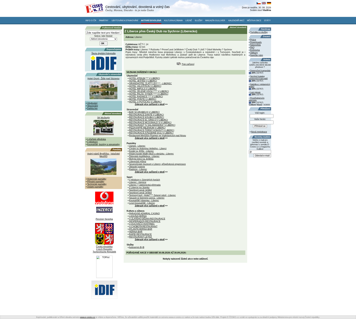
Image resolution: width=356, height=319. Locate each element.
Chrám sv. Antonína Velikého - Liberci (148, 148)
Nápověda (255, 45)
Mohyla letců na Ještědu (141, 159)
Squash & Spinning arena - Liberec (146, 198)
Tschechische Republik (104, 251)
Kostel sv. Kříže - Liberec (141, 151)
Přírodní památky (95, 181)
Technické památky (96, 184)
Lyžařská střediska (96, 139)
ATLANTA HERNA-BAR (140, 229)
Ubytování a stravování (125, 20)
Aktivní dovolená (151, 20)
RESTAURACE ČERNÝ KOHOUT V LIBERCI (151, 130)
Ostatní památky (95, 186)
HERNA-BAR (135, 231)
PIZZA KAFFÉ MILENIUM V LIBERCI (147, 127)
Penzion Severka (104, 219)
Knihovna (255, 50)
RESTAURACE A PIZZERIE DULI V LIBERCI (151, 133)
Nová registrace (259, 132)
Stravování (92, 106)
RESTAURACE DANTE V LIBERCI (146, 114)
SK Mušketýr (103, 117)
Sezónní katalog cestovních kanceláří (258, 77)
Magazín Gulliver (215, 20)
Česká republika (104, 246)
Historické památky (96, 179)
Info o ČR (90, 20)
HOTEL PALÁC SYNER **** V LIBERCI (148, 94)
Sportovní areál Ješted (140, 192)
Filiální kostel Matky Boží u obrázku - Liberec (151, 153)
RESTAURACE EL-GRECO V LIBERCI (148, 120)
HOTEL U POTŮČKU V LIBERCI (145, 101)
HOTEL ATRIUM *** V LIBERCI (144, 78)
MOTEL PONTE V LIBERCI (142, 99)
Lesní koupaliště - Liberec (142, 203)
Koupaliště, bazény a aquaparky (103, 144)
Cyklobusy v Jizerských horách (144, 179)
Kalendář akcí (236, 20)
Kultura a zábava (173, 20)
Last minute (255, 92)
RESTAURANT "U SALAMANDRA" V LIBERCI (152, 125)
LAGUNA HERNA (138, 216)
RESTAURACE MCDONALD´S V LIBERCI (150, 122)
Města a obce (254, 20)
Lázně (188, 20)
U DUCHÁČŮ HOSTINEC (142, 224)
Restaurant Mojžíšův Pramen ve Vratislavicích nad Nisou (157, 135)
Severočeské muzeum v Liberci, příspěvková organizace (157, 164)
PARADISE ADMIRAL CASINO (144, 213)
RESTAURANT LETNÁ (140, 237)
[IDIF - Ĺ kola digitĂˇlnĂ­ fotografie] (104, 298)
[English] (264, 3)
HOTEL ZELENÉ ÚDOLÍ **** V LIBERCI (149, 91)
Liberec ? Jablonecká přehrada (145, 185)
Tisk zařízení (188, 64)
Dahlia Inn (92, 108)
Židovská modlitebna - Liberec (144, 156)
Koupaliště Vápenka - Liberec (144, 200)
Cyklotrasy (92, 142)
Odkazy (254, 52)
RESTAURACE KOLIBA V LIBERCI (146, 117)
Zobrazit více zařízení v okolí (149, 104)
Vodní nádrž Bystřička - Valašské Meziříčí (103, 155)
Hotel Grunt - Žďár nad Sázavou (103, 78)
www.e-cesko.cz (87, 317)
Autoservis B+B (136, 247)
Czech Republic (104, 249)
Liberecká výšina (137, 161)
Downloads (256, 42)
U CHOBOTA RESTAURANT (143, 226)
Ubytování (92, 103)
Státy (267, 20)
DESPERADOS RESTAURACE (144, 221)
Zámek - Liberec (137, 146)
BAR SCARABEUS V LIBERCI (144, 112)
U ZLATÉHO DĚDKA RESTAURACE (147, 218)
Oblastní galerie (137, 166)
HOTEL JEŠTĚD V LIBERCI (143, 81)
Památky (103, 20)
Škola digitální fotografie (103, 53)
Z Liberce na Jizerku (139, 187)
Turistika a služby (259, 32)
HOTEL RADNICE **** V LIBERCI (146, 96)
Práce (253, 39)
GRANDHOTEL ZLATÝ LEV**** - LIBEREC (150, 83)
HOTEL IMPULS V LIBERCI (143, 88)
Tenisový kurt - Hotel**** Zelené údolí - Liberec (152, 195)
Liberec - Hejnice (137, 182)
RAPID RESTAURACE (140, 234)
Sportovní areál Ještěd (140, 190)
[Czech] (259, 3)
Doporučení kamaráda (260, 70)
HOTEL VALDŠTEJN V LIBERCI (145, 86)
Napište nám (256, 55)
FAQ (252, 47)
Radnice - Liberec (138, 169)
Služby (198, 20)
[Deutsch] (269, 3)
